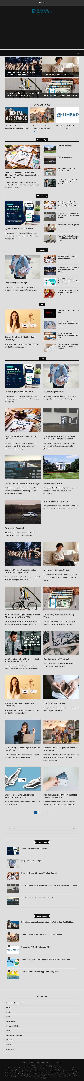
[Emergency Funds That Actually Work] (50, 172)
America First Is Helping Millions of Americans (42, 127)
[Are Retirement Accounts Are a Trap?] (23, 467)
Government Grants (65, 146)
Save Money (42, 250)
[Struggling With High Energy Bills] (67, 115)
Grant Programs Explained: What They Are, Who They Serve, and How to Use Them (22, 175)
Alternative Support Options (68, 225)
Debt (42, 304)
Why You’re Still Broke (54, 703)
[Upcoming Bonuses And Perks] (22, 213)
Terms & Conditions (43, 1062)
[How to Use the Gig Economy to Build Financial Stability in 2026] (50, 239)
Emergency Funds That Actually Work (66, 170)
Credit (8, 1007)
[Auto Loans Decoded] (50, 160)
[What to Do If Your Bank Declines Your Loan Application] (23, 779)
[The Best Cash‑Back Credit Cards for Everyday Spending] (61, 779)
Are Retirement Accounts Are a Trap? (22, 483)
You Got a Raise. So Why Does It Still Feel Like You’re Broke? (68, 182)
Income (8, 1031)
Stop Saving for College (16, 282)
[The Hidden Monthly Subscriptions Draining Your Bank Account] (50, 282)
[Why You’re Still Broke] (61, 687)
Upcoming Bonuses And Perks (19, 228)
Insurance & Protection (14, 1035)
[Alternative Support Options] (50, 228)
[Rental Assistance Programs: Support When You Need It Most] (16, 115)
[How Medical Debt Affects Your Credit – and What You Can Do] (50, 325)
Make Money (42, 196)
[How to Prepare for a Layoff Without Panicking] (23, 732)
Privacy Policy (28, 1062)
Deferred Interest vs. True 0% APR (68, 311)
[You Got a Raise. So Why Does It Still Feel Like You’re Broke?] (23, 67)
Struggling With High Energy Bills (67, 127)
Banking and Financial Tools (15, 1003)
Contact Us (57, 1062)
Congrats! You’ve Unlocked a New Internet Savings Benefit (68, 269)
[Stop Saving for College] (22, 267)
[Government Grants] (50, 149)
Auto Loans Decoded (65, 157)
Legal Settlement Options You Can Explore (67, 257)
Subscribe (42, 3)
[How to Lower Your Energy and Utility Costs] (13, 975)
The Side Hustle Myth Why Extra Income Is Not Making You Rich (68, 215)
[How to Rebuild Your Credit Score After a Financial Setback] (50, 348)
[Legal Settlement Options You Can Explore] (50, 259)
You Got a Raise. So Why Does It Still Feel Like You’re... (22, 73)
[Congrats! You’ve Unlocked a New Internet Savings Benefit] (50, 271)
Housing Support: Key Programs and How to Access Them (45, 959)
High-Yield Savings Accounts (57, 501)
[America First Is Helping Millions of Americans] (42, 115)
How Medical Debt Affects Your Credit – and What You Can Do (68, 324)
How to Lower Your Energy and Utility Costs (40, 972)
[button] (8, 77)
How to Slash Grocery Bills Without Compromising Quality (68, 292)
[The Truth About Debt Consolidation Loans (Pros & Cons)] (50, 336)
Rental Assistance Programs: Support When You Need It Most (16, 127)
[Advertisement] (42, 34)
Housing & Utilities (12, 1026)
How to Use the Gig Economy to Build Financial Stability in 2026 (68, 238)
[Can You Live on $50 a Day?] (60, 67)
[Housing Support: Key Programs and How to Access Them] (13, 962)
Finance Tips (42, 140)
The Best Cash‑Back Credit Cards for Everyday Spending (60, 796)
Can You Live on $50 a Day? (56, 74)
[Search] (78, 53)
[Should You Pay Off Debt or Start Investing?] (23, 88)
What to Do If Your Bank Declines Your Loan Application (20, 796)
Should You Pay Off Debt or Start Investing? (20, 94)
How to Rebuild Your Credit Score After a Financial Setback (68, 347)
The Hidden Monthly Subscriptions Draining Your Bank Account (68, 281)
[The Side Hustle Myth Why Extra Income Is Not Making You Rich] (50, 216)
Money (8, 1044)
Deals (8, 1012)
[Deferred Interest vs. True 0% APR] (50, 313)
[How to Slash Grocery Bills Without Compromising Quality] (50, 293)
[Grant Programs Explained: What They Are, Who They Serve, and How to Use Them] (22, 157)
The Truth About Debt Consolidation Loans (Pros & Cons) (68, 335)
